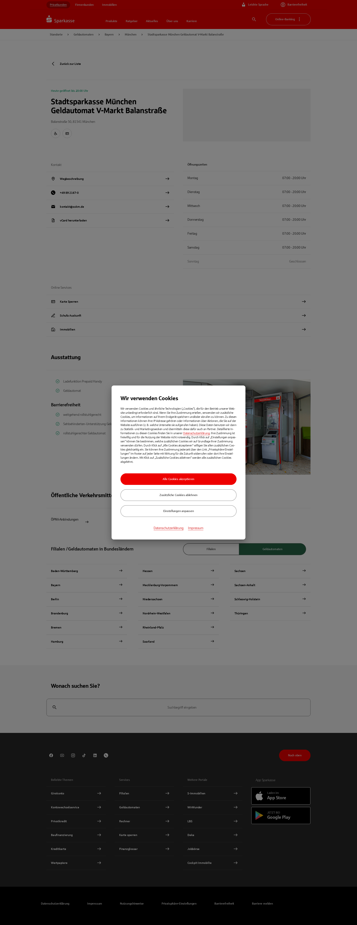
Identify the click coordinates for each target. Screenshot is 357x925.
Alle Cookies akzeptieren (178, 479)
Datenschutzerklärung (196, 433)
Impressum (195, 528)
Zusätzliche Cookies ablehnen (178, 495)
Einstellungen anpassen (178, 511)
